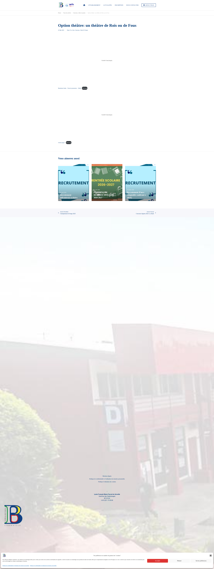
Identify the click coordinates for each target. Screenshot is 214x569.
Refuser (179, 560)
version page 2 (61, 142)
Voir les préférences (201, 560)
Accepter (157, 560)
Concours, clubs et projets (81, 30)
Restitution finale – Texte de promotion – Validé (69, 88)
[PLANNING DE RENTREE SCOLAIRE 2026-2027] (107, 182)
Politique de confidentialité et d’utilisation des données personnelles (16, 565)
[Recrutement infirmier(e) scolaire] (73, 182)
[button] (210, 555)
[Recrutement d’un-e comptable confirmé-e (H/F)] (140, 182)
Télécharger (84, 88)
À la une (72, 30)
